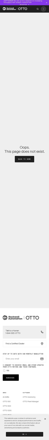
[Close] (45, 419)
